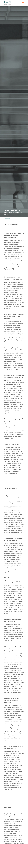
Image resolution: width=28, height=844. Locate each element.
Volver (6, 221)
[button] (23, 2)
